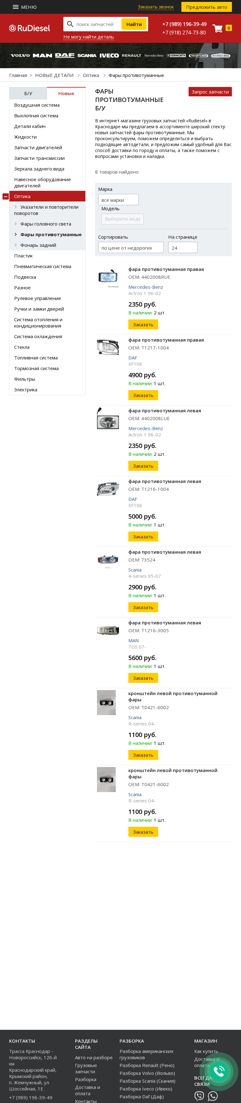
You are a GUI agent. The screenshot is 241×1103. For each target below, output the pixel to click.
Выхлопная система (36, 115)
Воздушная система (37, 105)
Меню (29, 7)
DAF (132, 357)
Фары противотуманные (51, 234)
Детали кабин (30, 126)
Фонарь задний (38, 245)
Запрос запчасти (210, 92)
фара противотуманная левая (164, 410)
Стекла (21, 347)
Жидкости (25, 137)
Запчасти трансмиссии (39, 158)
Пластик (23, 255)
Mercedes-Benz (145, 287)
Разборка (85, 1079)
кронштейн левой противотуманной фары (172, 696)
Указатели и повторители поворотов (46, 210)
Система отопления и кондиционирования (38, 322)
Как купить (206, 1051)
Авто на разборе (94, 1057)
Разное (22, 287)
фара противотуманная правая (166, 269)
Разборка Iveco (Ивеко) (146, 1088)
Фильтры (24, 379)
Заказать (143, 324)
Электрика (25, 389)
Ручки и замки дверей (39, 309)
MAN (133, 640)
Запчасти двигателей (38, 147)
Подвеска (25, 277)
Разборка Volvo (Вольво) (147, 1073)
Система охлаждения (38, 336)
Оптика (91, 75)
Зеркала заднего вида (39, 168)
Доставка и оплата (87, 1090)
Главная (18, 75)
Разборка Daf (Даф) (142, 1096)
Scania (135, 570)
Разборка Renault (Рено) (147, 1065)
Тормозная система (36, 368)
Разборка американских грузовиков (147, 1054)
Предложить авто (206, 7)
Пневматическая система (42, 266)
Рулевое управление (37, 298)
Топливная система (36, 357)
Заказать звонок (156, 7)
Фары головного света (45, 224)
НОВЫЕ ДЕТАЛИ (55, 75)
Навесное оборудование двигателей (42, 182)
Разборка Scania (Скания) (147, 1081)
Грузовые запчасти (86, 1068)
